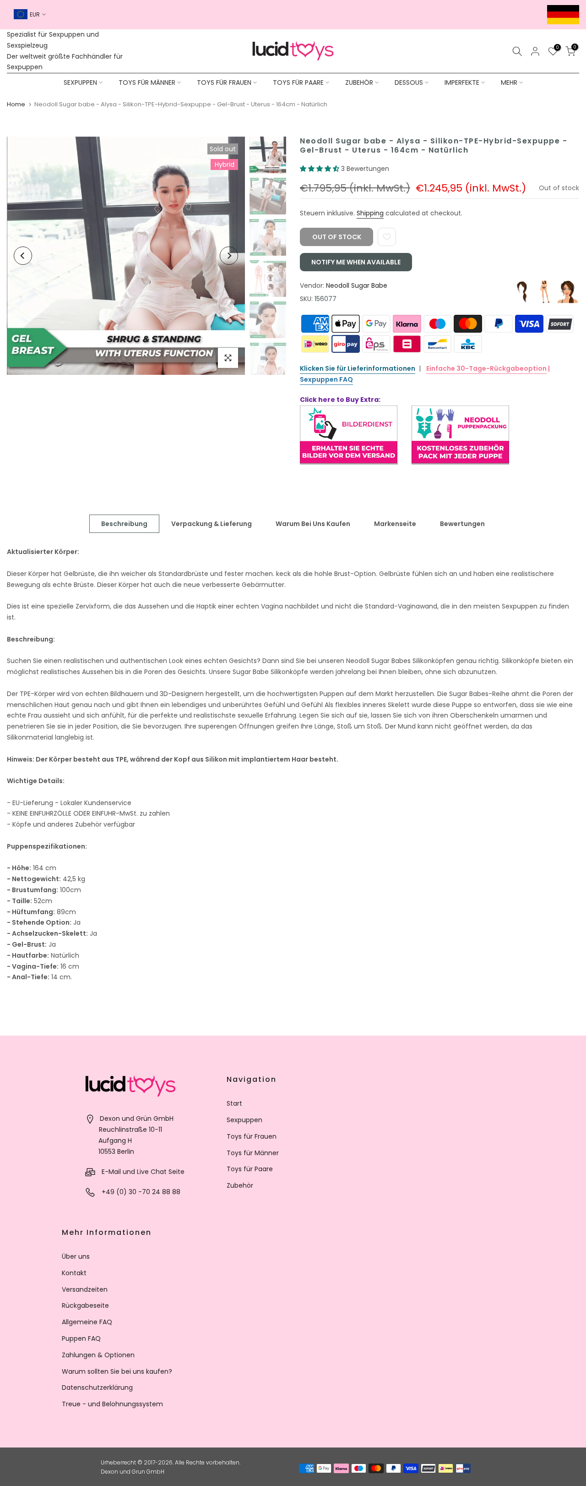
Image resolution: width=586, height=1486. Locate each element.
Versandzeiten (85, 1289)
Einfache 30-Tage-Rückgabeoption (486, 368)
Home (16, 104)
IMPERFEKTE (462, 82)
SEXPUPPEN (80, 82)
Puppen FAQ (81, 1338)
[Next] (229, 256)
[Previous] (23, 256)
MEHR (509, 82)
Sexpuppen (244, 1119)
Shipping (370, 213)
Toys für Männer (253, 1152)
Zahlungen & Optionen (98, 1355)
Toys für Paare (250, 1168)
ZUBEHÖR (359, 82)
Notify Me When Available (356, 262)
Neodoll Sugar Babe (356, 285)
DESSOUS (409, 82)
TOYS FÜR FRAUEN (224, 82)
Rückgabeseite (85, 1305)
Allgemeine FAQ (87, 1322)
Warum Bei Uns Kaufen (313, 523)
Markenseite (395, 523)
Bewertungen (462, 523)
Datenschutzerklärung (97, 1387)
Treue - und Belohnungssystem (112, 1404)
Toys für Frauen (252, 1136)
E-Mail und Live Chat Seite (143, 1171)
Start (234, 1103)
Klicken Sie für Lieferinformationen (357, 368)
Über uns (76, 1256)
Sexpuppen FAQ (326, 379)
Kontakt (74, 1273)
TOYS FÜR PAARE (298, 82)
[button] (320, 168)
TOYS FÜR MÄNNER (147, 82)
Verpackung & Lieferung (211, 523)
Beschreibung (124, 523)
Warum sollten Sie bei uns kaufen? (117, 1371)
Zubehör (240, 1185)
